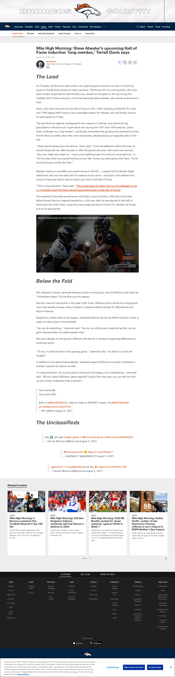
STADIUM (138, 582)
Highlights (71, 586)
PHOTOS (93, 582)
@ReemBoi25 (78, 466)
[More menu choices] (104, 27)
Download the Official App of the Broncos (163, 597)
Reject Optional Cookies (133, 667)
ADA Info (138, 605)
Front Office (11, 603)
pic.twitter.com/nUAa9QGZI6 (116, 437)
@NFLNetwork (120, 402)
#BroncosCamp (91, 437)
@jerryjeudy (72, 437)
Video (115, 618)
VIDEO (72, 582)
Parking (137, 595)
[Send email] (130, 64)
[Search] (138, 26)
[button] (87, 244)
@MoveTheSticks (57, 402)
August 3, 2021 (64, 410)
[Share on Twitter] (125, 64)
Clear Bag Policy (137, 586)
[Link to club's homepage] (7, 26)
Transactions (10, 618)
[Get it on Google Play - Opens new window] (96, 644)
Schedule (11, 586)
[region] (87, 667)
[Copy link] (135, 62)
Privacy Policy (23, 674)
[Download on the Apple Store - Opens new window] (78, 643)
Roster (11, 590)
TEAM (11, 582)
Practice (93, 590)
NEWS (31, 582)
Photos (114, 614)
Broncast (51, 592)
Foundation (115, 599)
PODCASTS (51, 582)
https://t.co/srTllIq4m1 (100, 451)
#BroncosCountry (73, 451)
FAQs (163, 590)
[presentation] (166, 558)
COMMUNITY (114, 582)
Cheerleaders (93, 599)
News (114, 609)
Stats (11, 607)
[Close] (171, 667)
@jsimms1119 (59, 466)
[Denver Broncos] (87, 654)
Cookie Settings (112, 667)
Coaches (11, 599)
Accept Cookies (155, 667)
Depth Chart (11, 595)
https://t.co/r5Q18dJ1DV (112, 466)
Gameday (93, 586)
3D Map (137, 590)
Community (93, 595)
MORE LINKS (162, 582)
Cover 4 (31, 592)
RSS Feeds (163, 616)
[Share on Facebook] (120, 64)
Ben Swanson (51, 61)
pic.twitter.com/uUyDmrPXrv (55, 406)
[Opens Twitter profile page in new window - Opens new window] (48, 67)
